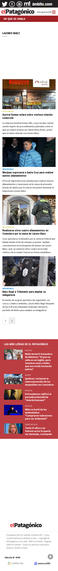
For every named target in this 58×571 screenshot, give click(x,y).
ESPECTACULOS (31, 424)
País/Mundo (8, 169)
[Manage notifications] (50, 556)
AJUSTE (28, 375)
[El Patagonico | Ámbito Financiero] (42, 5)
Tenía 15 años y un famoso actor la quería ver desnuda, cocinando (38, 431)
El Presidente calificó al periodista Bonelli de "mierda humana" (38, 397)
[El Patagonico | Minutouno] (27, 5)
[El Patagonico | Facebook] (12, 5)
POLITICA (28, 350)
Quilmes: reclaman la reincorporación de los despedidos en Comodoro (39, 381)
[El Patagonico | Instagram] (19, 5)
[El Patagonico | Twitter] (5, 5)
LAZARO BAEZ (11, 33)
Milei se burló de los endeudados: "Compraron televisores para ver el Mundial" (38, 414)
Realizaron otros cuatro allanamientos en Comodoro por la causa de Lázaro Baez (25, 232)
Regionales (8, 111)
